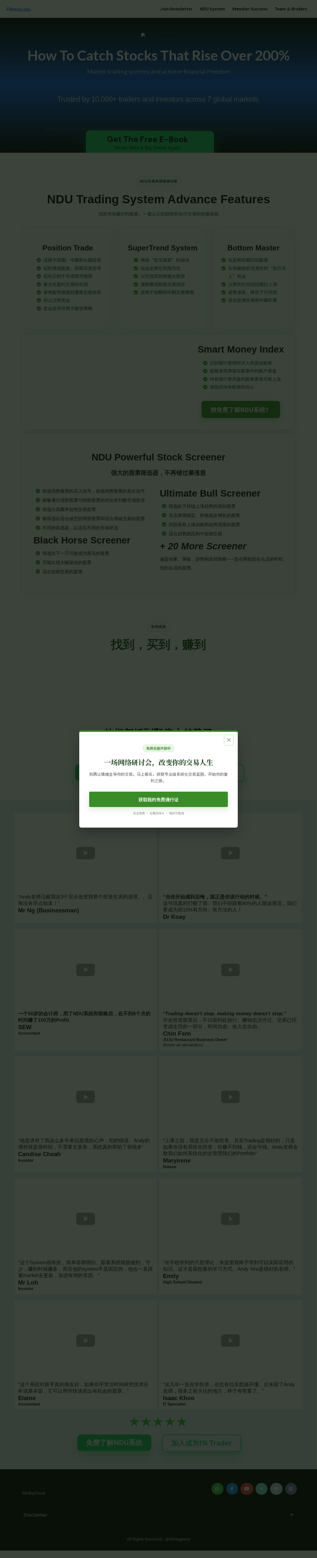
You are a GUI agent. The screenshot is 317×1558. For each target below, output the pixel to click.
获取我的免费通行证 (158, 799)
